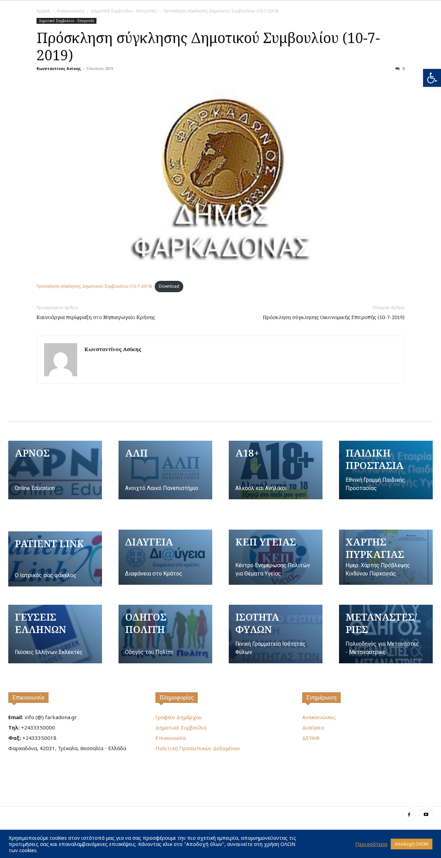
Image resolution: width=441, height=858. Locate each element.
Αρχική (43, 11)
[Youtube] (426, 814)
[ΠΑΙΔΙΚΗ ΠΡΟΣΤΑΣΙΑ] (386, 470)
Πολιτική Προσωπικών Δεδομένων (197, 748)
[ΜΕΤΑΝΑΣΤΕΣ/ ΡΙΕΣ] (386, 634)
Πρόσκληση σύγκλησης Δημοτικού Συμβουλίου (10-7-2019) (208, 46)
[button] (432, 78)
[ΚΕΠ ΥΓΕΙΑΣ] (275, 557)
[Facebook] (409, 814)
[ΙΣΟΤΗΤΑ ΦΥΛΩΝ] (275, 634)
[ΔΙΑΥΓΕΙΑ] (165, 557)
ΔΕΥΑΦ (311, 737)
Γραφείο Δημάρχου (178, 717)
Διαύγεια (313, 727)
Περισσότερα (371, 844)
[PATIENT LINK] (55, 558)
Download (169, 286)
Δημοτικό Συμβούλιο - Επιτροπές (124, 11)
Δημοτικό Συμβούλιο (181, 727)
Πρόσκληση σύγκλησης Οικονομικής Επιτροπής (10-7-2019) (333, 317)
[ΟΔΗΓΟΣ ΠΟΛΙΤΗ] (165, 634)
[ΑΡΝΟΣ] (55, 470)
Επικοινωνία (28, 697)
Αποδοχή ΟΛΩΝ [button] (411, 844)
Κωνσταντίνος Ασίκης (59, 68)
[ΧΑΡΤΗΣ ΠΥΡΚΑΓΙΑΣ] (386, 557)
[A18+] (275, 470)
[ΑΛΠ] (165, 470)
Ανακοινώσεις (70, 11)
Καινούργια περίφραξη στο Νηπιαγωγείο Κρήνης (96, 317)
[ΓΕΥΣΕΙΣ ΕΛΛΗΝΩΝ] (55, 634)
